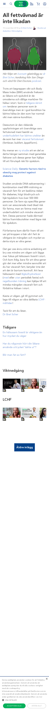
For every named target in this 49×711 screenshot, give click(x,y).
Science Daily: (24, 172)
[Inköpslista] (38, 4)
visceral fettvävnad (32, 139)
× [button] (47, 679)
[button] (24, 700)
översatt (21, 74)
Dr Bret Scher (26, 28)
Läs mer (39, 697)
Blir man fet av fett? (14, 355)
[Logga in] (44, 4)
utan (17, 277)
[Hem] (24, 3)
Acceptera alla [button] (14, 706)
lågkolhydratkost (31, 274)
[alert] (24, 693)
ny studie (24, 150)
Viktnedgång (16, 31)
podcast (36, 81)
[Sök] (11, 4)
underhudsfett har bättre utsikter (22, 135)
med (6, 277)
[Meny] (4, 4)
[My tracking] (31, 4)
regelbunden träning (14, 281)
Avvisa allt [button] (37, 706)
